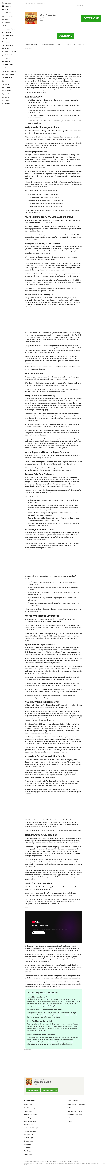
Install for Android (50, 1090)
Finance (7, 42)
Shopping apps (28, 1141)
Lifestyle (7, 58)
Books (6, 19)
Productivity (8, 77)
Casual (6, 25)
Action (6, 9)
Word (36, 44)
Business (7, 22)
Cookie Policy (43, 1161)
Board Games (8, 16)
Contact (61, 1161)
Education (7, 32)
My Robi (69, 1108)
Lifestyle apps (28, 1118)
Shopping (7, 90)
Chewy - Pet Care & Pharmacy (76, 1104)
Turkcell (69, 1121)
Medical (7, 61)
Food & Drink (8, 45)
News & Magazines (10, 71)
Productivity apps (29, 1134)
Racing (6, 84)
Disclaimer (55, 1161)
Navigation (7, 68)
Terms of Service (28, 1161)
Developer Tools (9, 29)
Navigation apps (28, 1124)
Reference (7, 87)
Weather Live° (71, 1118)
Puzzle (6, 81)
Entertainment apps (30, 1108)
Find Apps (27, 3)
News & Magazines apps (31, 1128)
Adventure (7, 13)
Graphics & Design (10, 51)
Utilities (7, 103)
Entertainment (9, 35)
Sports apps (27, 1147)
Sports (6, 97)
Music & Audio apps (30, 1121)
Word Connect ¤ (40, 3)
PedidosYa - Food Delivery (74, 1111)
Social (6, 94)
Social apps (27, 1144)
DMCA (48, 1161)
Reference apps (29, 1138)
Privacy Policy (36, 1161)
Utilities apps (28, 1154)
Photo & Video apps (30, 1131)
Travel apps (27, 1151)
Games (6, 48)
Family (6, 38)
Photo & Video (9, 74)
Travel (6, 100)
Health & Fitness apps (30, 1114)
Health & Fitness (9, 55)
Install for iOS (33, 1090)
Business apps (28, 1104)
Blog (51, 1161)
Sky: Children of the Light (74, 1114)
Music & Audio (9, 64)
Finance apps (28, 1111)
